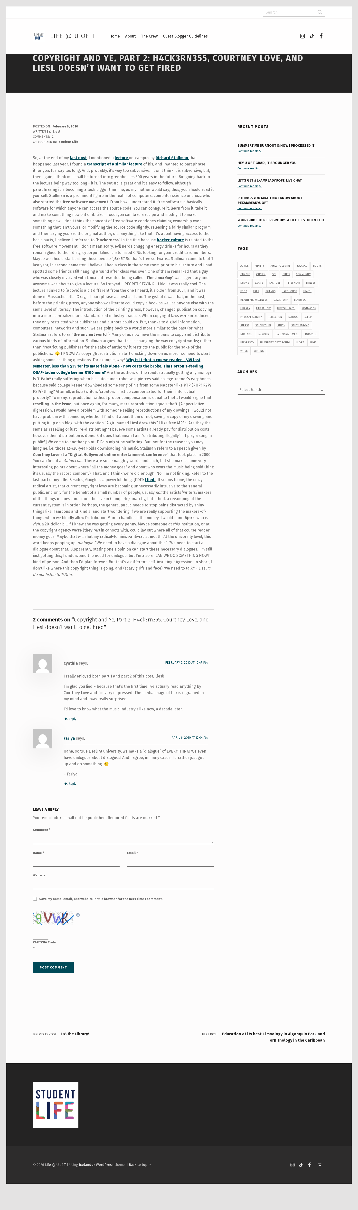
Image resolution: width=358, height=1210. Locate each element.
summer (263, 334)
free (256, 291)
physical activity (251, 317)
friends (270, 291)
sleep (307, 317)
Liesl (56, 131)
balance (302, 265)
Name (38, 853)
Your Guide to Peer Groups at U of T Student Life (281, 220)
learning (300, 299)
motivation (309, 308)
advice (244, 265)
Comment (41, 830)
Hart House (289, 291)
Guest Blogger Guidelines (185, 36)
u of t (300, 342)
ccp (274, 274)
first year (293, 282)
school (293, 317)
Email (132, 853)
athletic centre (281, 265)
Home (114, 36)
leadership (280, 299)
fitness (310, 282)
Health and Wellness (253, 299)
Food (243, 291)
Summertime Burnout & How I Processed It (275, 145)
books (317, 265)
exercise (275, 282)
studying (246, 334)
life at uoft (263, 308)
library (245, 308)
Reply (72, 719)
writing (259, 351)
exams (259, 282)
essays (244, 282)
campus (245, 274)
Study (281, 325)
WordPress (104, 1164)
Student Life (68, 142)
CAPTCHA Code (44, 942)
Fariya (69, 738)
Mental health (286, 308)
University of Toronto (275, 342)
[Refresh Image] (78, 914)
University (247, 342)
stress (244, 325)
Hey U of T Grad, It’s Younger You (267, 163)
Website (39, 875)
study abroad (300, 325)
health (307, 291)
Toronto (311, 334)
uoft (313, 342)
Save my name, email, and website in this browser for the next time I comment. (101, 899)
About (130, 36)
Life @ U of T (72, 36)
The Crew (149, 36)
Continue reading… (249, 151)
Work (244, 351)
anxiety (259, 265)
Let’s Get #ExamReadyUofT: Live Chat (269, 180)
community (303, 274)
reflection (275, 317)
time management (287, 334)
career (260, 274)
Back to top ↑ (140, 1164)
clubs (286, 274)
